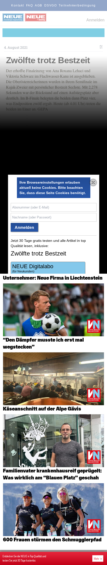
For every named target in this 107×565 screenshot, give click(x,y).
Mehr (96, 558)
